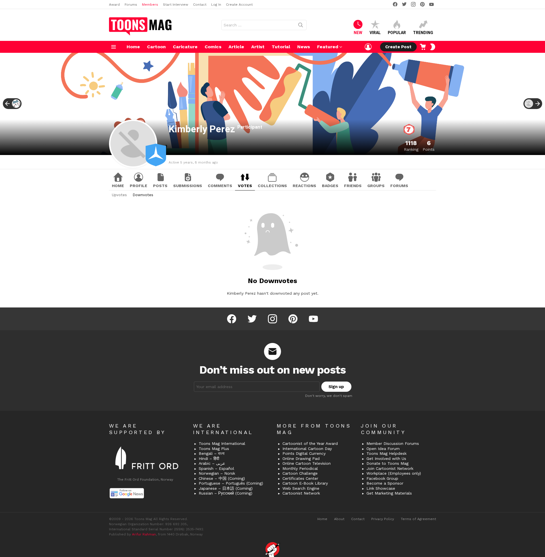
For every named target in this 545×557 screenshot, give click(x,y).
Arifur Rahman (144, 534)
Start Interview (175, 5)
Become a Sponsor (384, 483)
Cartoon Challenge (300, 473)
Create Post (398, 46)
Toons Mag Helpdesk (386, 453)
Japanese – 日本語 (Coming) (226, 488)
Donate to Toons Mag (387, 463)
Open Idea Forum (383, 448)
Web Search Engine (300, 488)
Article (236, 46)
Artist (258, 46)
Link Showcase (380, 488)
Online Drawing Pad (301, 458)
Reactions (304, 185)
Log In (216, 5)
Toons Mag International (222, 443)
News (303, 46)
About (339, 519)
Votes (245, 185)
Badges (330, 185)
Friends (353, 185)
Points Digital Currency (304, 453)
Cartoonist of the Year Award (310, 443)
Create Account (239, 5)
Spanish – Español (216, 468)
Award (114, 5)
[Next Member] (532, 103)
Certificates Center (300, 478)
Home (133, 46)
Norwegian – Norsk (217, 473)
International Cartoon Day (307, 448)
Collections (272, 185)
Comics (213, 46)
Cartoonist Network (301, 493)
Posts (160, 185)
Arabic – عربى (212, 463)
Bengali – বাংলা (212, 453)
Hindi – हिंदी (209, 458)
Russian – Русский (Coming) (225, 493)
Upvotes (119, 195)
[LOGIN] (368, 47)
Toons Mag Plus (214, 448)
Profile (138, 185)
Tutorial (281, 46)
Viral (375, 32)
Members (150, 5)
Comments (220, 185)
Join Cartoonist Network (389, 468)
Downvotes (143, 195)
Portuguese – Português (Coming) (231, 483)
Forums (131, 5)
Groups (376, 185)
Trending (423, 32)
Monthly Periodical (300, 468)
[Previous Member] (12, 103)
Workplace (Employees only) (393, 473)
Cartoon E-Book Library (305, 483)
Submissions (187, 185)
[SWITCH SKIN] (432, 47)
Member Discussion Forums (392, 443)
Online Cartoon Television (306, 463)
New (358, 32)
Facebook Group (382, 478)
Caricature (185, 46)
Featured (327, 46)
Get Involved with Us (386, 458)
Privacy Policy (382, 519)
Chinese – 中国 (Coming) (222, 478)
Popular (397, 32)
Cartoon (156, 46)
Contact (199, 5)
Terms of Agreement (418, 519)
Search (300, 26)
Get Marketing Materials (389, 493)
